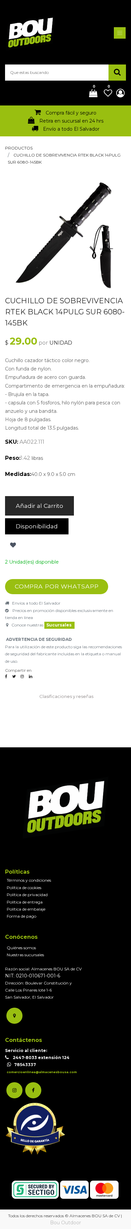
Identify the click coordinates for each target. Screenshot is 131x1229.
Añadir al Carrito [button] (39, 505)
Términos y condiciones (29, 880)
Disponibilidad (37, 526)
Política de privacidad (27, 894)
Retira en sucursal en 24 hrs (71, 121)
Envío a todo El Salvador (71, 129)
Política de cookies (24, 887)
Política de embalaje (26, 909)
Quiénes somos (21, 947)
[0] (90, 93)
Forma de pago (21, 916)
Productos (19, 147)
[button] (12, 545)
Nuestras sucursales (25, 954)
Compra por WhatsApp (57, 586)
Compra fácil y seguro (71, 113)
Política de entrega (25, 902)
